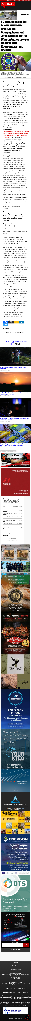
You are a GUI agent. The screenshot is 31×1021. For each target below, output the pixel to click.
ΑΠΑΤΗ (3, 451)
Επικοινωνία (15, 962)
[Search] (26, 945)
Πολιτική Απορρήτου (15, 969)
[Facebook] (5, 322)
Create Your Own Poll (12, 540)
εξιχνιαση (8, 451)
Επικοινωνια (27, 0)
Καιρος (14, 0)
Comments (12, 538)
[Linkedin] (21, 322)
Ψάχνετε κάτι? (15, 942)
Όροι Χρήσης (15, 966)
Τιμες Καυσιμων (20, 0)
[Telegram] (5, 324)
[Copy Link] (16, 322)
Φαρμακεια (9, 0)
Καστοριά (20, 77)
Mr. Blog (15, 77)
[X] (11, 322)
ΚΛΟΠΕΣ (13, 451)
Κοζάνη (24, 77)
